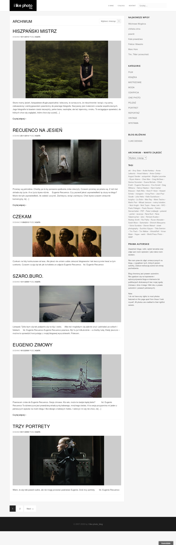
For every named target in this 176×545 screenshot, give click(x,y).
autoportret (146, 176)
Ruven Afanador (157, 219)
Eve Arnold (155, 185)
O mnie (111, 5)
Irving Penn (149, 193)
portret (132, 214)
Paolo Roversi (147, 208)
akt (129, 170)
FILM (130, 72)
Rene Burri (149, 214)
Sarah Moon (133, 222)
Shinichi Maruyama (157, 222)
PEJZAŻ (132, 102)
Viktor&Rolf (154, 231)
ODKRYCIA (133, 92)
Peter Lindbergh (152, 211)
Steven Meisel (149, 225)
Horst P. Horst (152, 190)
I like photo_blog (95, 524)
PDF (142, 211)
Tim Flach (134, 231)
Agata (37, 37)
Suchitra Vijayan (146, 228)
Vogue (136, 234)
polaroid (163, 211)
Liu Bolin (139, 199)
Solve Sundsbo (136, 225)
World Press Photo (154, 234)
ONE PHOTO (134, 97)
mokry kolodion (159, 202)
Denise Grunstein (135, 182)
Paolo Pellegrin (134, 208)
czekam (22, 216)
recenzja (139, 214)
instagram (140, 193)
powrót (131, 33)
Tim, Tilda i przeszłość (138, 54)
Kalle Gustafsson (152, 196)
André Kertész (148, 170)
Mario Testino (159, 199)
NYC (163, 205)
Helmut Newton (143, 188)
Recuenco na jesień (37, 130)
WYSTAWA (133, 123)
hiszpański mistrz (35, 31)
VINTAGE (132, 117)
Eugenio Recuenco (142, 185)
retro (142, 216)
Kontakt (132, 5)
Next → (30, 508)
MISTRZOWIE (134, 82)
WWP (130, 237)
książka (131, 199)
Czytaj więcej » (19, 118)
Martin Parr (132, 202)
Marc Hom (133, 49)
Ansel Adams (142, 173)
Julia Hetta (139, 196)
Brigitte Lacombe (159, 176)
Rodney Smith (134, 219)
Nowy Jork (155, 205)
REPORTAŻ (133, 112)
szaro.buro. (28, 276)
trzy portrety (31, 426)
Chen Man (146, 179)
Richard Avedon (152, 216)
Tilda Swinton (160, 228)
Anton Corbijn (155, 173)
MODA (131, 87)
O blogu (121, 5)
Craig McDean (157, 179)
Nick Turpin (145, 205)
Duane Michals (150, 182)
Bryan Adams (135, 179)
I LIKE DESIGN (135, 140)
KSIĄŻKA (132, 77)
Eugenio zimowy (33, 344)
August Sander (134, 176)
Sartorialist (144, 222)
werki (143, 234)
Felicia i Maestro (135, 44)
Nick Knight (134, 205)
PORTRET (133, 107)
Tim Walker (143, 231)
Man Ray (148, 199)
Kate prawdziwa (135, 38)
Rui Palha (145, 219)
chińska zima (134, 28)
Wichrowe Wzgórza (137, 23)
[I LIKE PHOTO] (23, 3)
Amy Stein (137, 170)
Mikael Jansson (145, 202)
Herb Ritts (141, 190)
